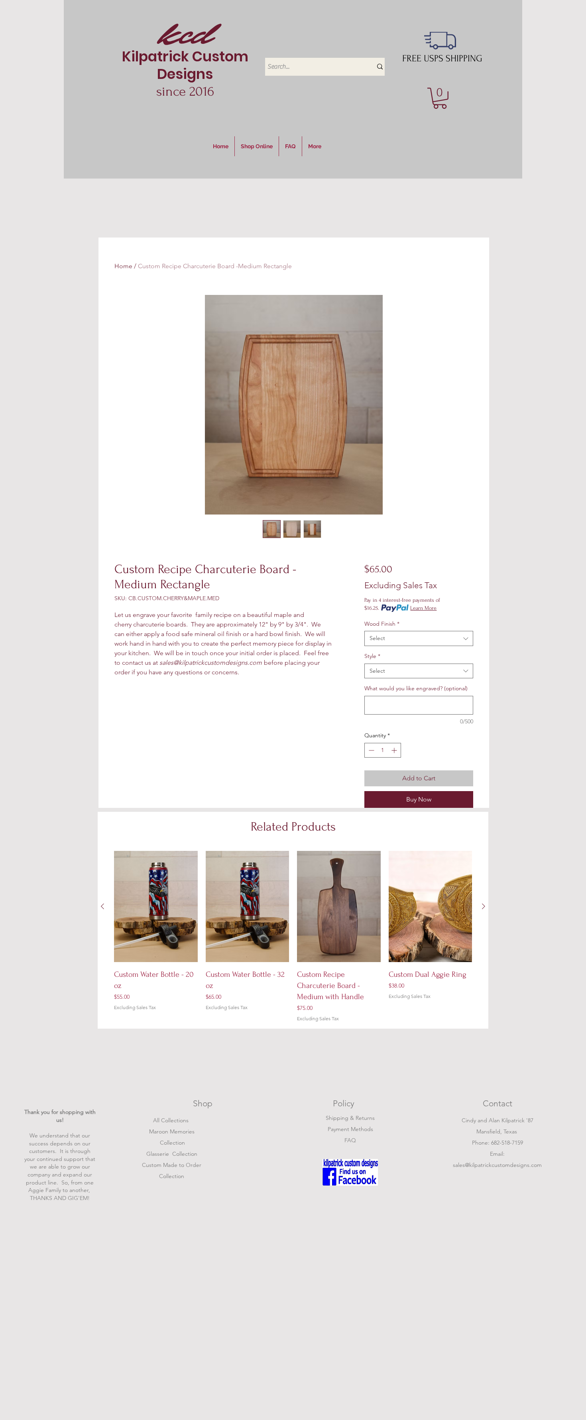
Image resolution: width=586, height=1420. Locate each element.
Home (123, 266)
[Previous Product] (102, 906)
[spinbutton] (383, 750)
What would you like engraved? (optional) (416, 688)
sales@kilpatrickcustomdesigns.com (497, 1165)
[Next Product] (483, 906)
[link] (439, 98)
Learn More (423, 608)
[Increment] (395, 750)
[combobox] (418, 638)
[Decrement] (371, 750)
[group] (293, 936)
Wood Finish (381, 623)
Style (372, 656)
